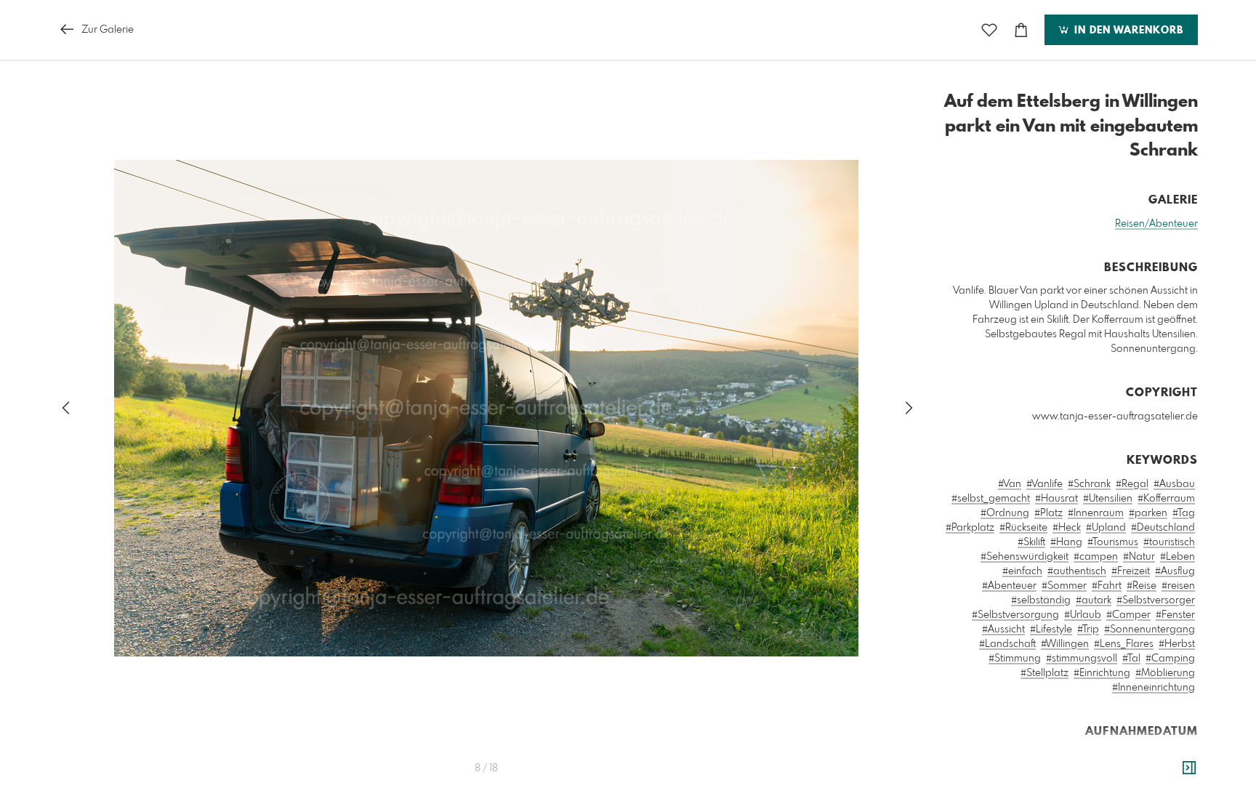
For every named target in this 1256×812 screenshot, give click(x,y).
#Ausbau (1174, 484)
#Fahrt (1107, 586)
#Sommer (1064, 586)
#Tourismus (1112, 542)
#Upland (1106, 528)
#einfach (1022, 571)
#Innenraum (1096, 513)
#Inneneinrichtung (1153, 688)
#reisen (1178, 586)
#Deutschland (1163, 528)
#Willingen (1065, 644)
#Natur (1139, 557)
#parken (1148, 513)
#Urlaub (1082, 615)
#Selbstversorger (1155, 600)
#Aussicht (1003, 629)
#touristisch (1169, 542)
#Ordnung (1005, 513)
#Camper (1128, 615)
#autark (1093, 600)
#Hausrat (1056, 499)
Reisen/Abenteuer (1156, 224)
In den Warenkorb (1127, 30)
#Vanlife (1044, 484)
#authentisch (1076, 571)
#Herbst (1177, 644)
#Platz (1048, 513)
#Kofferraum (1166, 499)
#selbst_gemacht (990, 499)
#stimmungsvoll (1081, 659)
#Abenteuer (1009, 586)
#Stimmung (1015, 659)
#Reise (1141, 586)
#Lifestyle (1051, 629)
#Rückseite (1023, 528)
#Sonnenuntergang (1149, 629)
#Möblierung (1165, 673)
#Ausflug (1175, 571)
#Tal (1131, 659)
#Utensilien (1107, 499)
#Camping (1170, 659)
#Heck (1066, 528)
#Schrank (1089, 484)
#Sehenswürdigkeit (1024, 557)
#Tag (1183, 513)
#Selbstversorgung (1015, 615)
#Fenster (1175, 615)
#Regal (1132, 484)
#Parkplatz (970, 528)
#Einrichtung (1102, 673)
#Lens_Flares (1124, 644)
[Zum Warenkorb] (1021, 30)
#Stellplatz (1044, 673)
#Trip (1088, 629)
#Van (1009, 484)
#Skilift (1031, 542)
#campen (1096, 557)
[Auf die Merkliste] (989, 30)
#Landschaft (1007, 644)
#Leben (1177, 557)
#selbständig (1041, 600)
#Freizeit (1130, 571)
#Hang (1066, 542)
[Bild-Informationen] (1189, 768)
